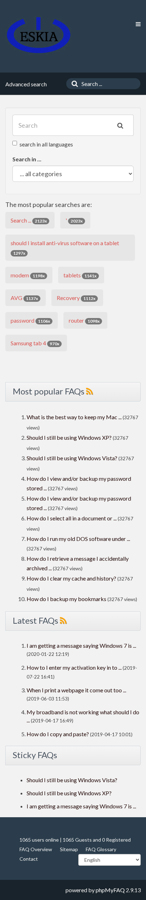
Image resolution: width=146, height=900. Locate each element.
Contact (28, 859)
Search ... (29, 220)
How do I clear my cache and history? (71, 578)
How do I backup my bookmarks (66, 598)
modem (28, 275)
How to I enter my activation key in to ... (74, 667)
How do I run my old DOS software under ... (78, 538)
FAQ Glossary (101, 849)
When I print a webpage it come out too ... (76, 690)
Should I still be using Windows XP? (70, 437)
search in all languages (46, 144)
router (84, 320)
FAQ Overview (35, 849)
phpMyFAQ (110, 890)
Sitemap (69, 849)
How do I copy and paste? (58, 734)
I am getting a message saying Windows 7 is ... (81, 645)
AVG (24, 297)
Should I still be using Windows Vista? (72, 458)
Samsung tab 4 (35, 343)
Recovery (76, 297)
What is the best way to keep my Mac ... (74, 417)
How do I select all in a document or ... (72, 518)
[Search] (73, 83)
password (30, 320)
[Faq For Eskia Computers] (38, 35)
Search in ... (26, 159)
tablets (79, 275)
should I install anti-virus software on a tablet (65, 248)
